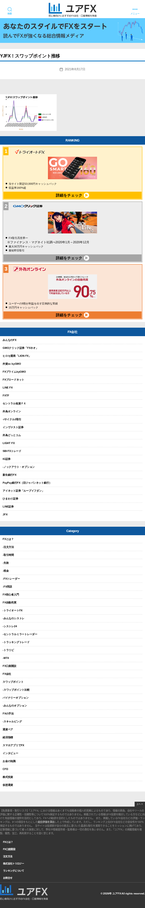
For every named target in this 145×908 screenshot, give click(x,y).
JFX (5, 514)
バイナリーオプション (16, 697)
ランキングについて (13, 870)
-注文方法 (8, 546)
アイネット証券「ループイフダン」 (23, 490)
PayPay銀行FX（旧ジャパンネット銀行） (27, 482)
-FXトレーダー (11, 578)
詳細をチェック (69, 195)
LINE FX (8, 387)
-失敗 (6, 562)
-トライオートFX (12, 610)
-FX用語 (7, 586)
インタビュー (10, 753)
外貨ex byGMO (12, 363)
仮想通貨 (8, 784)
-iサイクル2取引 (12, 419)
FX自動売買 (9, 602)
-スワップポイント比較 (16, 689)
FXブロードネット (13, 379)
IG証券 (7, 458)
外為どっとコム (12, 435)
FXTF (6, 395)
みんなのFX (9, 339)
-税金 (6, 570)
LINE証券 (8, 506)
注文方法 (7, 856)
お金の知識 (9, 761)
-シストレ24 (10, 626)
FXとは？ (8, 538)
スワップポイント (13, 681)
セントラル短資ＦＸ (14, 403)
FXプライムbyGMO (14, 371)
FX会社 (7, 673)
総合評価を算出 (46, 821)
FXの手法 (8, 713)
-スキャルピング (12, 721)
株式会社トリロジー (13, 863)
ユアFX (116, 893)
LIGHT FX (9, 443)
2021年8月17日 (75, 69)
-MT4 (6, 657)
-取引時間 (8, 554)
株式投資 (8, 776)
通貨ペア (8, 729)
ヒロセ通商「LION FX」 (17, 355)
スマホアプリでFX (13, 745)
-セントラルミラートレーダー (20, 634)
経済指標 (8, 737)
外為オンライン (12, 411)
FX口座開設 (9, 665)
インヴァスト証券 (13, 427)
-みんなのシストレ (13, 618)
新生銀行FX (9, 474)
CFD (5, 769)
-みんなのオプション (15, 705)
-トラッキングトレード (16, 642)
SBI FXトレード (12, 450)
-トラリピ (8, 650)
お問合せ (7, 877)
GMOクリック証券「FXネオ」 (20, 347)
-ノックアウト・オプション (19, 466)
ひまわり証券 (10, 498)
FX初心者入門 (11, 594)
